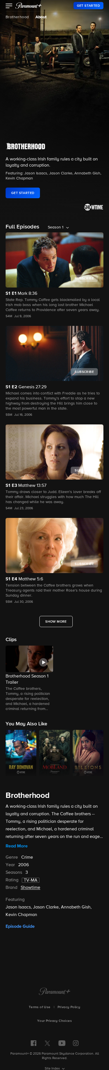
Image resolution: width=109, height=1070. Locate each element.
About (40, 17)
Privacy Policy (69, 1007)
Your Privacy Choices (54, 1021)
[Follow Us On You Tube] (61, 1043)
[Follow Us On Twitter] (47, 1043)
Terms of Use (40, 1007)
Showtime (30, 888)
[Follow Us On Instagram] (76, 1043)
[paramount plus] (28, 6)
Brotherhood (17, 17)
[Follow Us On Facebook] (33, 1043)
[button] (9, 6)
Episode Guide (20, 926)
